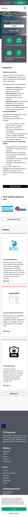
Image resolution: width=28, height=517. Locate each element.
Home (4, 13)
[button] (8, 2)
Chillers (5, 454)
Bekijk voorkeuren (14, 513)
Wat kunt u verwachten (9, 473)
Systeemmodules (11, 13)
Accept (14, 509)
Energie (5, 456)
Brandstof (5, 459)
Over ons (5, 470)
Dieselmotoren (7, 461)
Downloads (6, 475)
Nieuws (5, 483)
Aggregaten (6, 451)
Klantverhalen (6, 480)
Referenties (6, 478)
